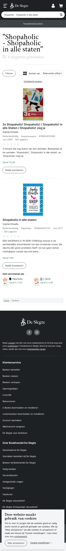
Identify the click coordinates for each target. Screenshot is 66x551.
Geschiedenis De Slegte (15, 450)
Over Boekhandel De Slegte (19, 442)
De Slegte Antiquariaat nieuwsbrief (20, 507)
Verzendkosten (10, 475)
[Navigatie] (5, 6)
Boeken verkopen (11, 382)
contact (11, 343)
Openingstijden (10, 388)
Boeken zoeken (10, 376)
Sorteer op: (34, 73)
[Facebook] (29, 332)
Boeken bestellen (11, 369)
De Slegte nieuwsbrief (14, 500)
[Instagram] (37, 332)
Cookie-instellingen (40, 543)
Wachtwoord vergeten (14, 426)
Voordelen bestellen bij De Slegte (19, 456)
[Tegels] (25, 73)
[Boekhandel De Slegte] (19, 6)
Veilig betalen (9, 469)
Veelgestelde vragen (36, 349)
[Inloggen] (53, 6)
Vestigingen (8, 488)
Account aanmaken (12, 420)
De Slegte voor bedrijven (15, 433)
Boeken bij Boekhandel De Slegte (19, 462)
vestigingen (13, 346)
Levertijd (7, 395)
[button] (5, 23)
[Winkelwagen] (61, 6)
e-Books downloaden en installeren (20, 407)
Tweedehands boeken (33, 24)
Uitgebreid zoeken (33, 81)
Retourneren (9, 401)
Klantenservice (12, 362)
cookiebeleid (20, 536)
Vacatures (7, 494)
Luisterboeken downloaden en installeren (23, 414)
